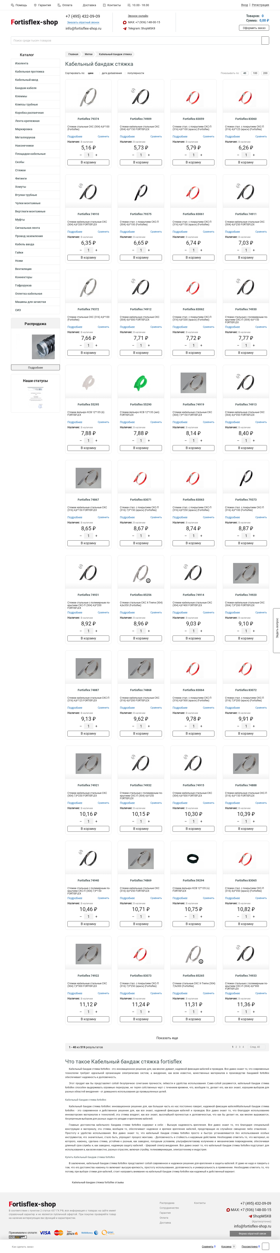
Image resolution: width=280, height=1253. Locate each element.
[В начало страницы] (265, 1246)
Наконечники (24, 145)
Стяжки (20, 170)
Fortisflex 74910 (88, 214)
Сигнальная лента (27, 227)
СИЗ (18, 310)
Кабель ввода (24, 244)
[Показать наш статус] (35, 398)
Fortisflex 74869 (140, 880)
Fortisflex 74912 (140, 309)
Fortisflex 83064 (193, 690)
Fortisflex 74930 (246, 309)
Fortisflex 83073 (140, 975)
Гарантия (44, 5)
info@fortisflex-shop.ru (252, 1226)
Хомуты (20, 186)
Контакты (114, 5)
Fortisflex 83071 (140, 499)
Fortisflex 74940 (88, 880)
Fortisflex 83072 (246, 690)
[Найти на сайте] (265, 40)
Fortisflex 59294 (193, 880)
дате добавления (112, 73)
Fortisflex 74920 (246, 594)
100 (255, 73)
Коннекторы (23, 277)
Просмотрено (250, 1246)
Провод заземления (29, 236)
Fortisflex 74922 (88, 975)
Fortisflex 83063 (193, 499)
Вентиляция (23, 269)
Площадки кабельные (30, 153)
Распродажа (167, 1203)
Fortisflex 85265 (193, 975)
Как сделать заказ (22, 1246)
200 (265, 73)
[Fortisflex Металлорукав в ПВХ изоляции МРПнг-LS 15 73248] (35, 347)
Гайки (19, 252)
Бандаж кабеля (25, 88)
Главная (73, 54)
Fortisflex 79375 (140, 214)
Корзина (226, 1246)
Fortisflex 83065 (246, 880)
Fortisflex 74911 (246, 214)
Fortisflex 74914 (193, 594)
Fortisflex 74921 (88, 785)
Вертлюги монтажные (30, 211)
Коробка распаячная (29, 112)
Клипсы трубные (26, 104)
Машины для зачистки (30, 301)
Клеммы (21, 96)
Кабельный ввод (26, 79)
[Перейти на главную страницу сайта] (34, 22)
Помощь (21, 5)
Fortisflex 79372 (88, 309)
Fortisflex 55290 (140, 404)
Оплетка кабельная (28, 293)
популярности (135, 73)
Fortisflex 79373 (246, 499)
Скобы (19, 162)
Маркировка (23, 129)
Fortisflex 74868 (140, 690)
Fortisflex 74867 (88, 499)
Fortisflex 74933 (246, 975)
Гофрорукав (23, 285)
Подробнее (35, 367)
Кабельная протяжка (29, 71)
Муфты (20, 219)
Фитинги (21, 178)
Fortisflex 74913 (246, 404)
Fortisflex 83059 (193, 118)
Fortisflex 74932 (140, 785)
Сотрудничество (169, 1208)
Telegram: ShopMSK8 (141, 28)
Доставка (89, 5)
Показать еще (167, 1038)
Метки (88, 54)
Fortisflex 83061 (193, 214)
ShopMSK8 (261, 1216)
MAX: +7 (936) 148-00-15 (143, 22)
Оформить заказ (254, 28)
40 (244, 73)
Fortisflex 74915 (193, 785)
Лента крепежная (27, 121)
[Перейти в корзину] (242, 18)
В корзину (88, 162)
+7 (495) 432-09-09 (82, 16)
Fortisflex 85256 (140, 594)
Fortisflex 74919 (193, 404)
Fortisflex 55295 (88, 404)
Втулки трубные (26, 195)
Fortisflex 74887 (88, 690)
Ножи (19, 260)
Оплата (67, 5)
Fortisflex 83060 (246, 118)
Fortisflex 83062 (193, 309)
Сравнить (207, 1246)
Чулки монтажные (28, 203)
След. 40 (255, 1047)
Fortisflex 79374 (88, 118)
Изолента (21, 63)
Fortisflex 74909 (140, 118)
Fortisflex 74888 (246, 785)
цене (90, 73)
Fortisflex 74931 (88, 594)
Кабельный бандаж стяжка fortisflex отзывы (97, 1182)
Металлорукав (25, 137)
